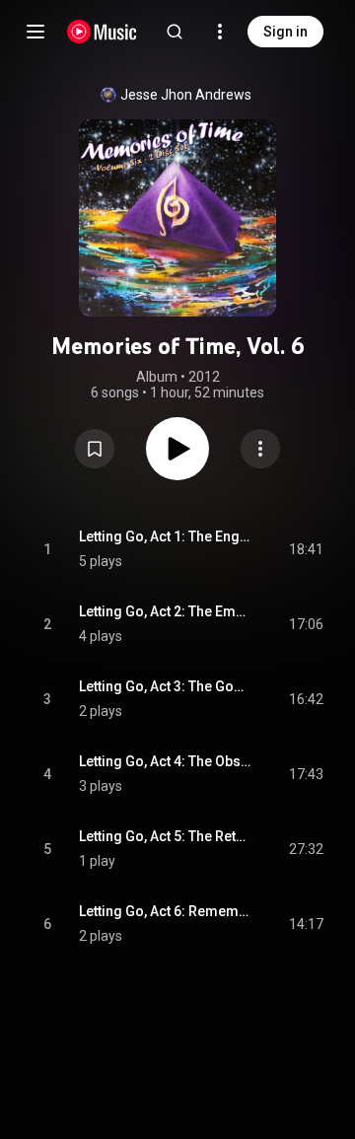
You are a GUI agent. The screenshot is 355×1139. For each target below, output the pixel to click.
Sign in (285, 31)
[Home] (102, 31)
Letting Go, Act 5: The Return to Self (165, 836)
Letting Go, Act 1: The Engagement (165, 536)
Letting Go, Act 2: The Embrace (165, 611)
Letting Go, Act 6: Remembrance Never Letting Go (165, 911)
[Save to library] (94, 449)
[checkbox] (309, 549)
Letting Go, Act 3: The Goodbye (165, 686)
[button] (94, 448)
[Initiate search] (174, 31)
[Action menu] (260, 448)
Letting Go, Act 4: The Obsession (165, 761)
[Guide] (35, 31)
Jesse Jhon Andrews (185, 95)
